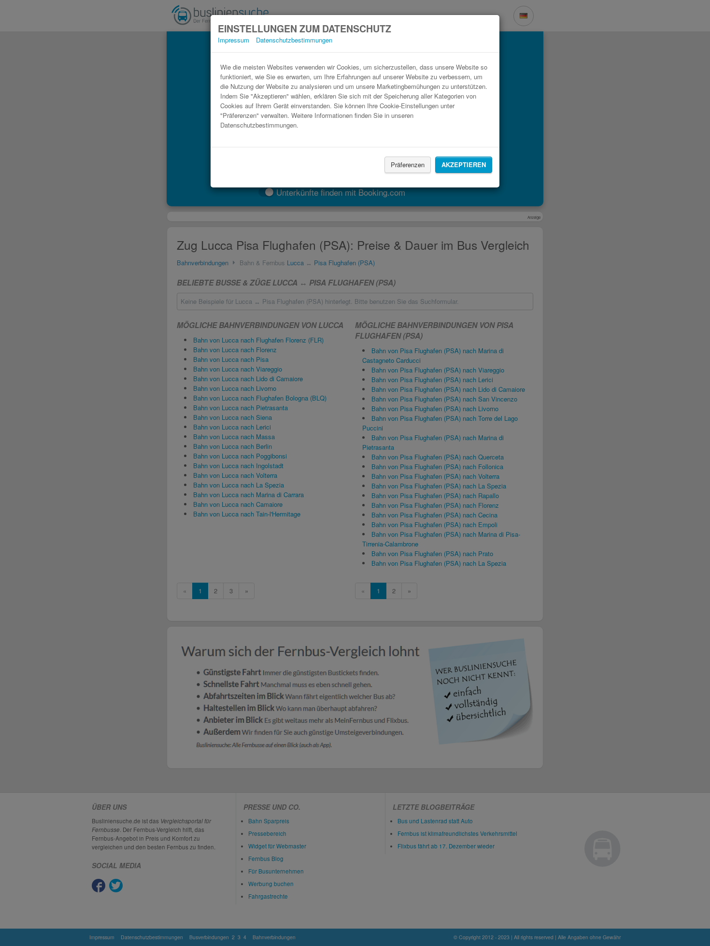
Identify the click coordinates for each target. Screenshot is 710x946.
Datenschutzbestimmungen (294, 39)
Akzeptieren (463, 164)
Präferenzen (408, 164)
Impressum (233, 39)
